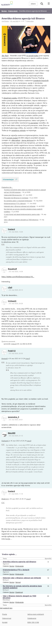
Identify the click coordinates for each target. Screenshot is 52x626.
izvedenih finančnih (41, 80)
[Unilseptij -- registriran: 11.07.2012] (4, 302)
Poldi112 (12, 351)
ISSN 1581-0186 (33, 622)
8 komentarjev (8, 179)
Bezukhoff (12, 269)
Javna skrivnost (27, 140)
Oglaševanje (31, 618)
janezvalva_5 (13, 417)
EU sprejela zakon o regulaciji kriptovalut (18, 201)
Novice (11, 566)
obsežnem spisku (10, 98)
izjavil (27, 358)
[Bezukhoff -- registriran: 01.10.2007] (4, 270)
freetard (11, 229)
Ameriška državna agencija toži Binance (23, 18)
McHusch (6, 580)
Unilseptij (12, 301)
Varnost (18, 582)
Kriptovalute (30, 21)
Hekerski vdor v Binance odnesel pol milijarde (19, 206)
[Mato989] (4, 434)
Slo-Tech (5, 55)
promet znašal (12, 137)
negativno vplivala (18, 130)
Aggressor (6, 564)
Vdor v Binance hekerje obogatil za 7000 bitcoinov (21, 220)
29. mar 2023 (14, 21)
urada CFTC (16, 78)
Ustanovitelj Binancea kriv (13, 195)
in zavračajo (33, 122)
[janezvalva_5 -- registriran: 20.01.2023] (4, 418)
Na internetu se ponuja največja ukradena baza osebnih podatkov (22, 587)
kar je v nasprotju (34, 162)
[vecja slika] (26, 39)
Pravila (4, 614)
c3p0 (10, 287)
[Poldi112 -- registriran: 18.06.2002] (4, 352)
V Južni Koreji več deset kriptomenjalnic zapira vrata (22, 214)
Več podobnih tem (6, 608)
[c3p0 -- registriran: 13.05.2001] (4, 288)
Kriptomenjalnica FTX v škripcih (15, 203)
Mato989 (11, 433)
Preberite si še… (7, 187)
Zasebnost (19, 592)
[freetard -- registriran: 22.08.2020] (4, 230)
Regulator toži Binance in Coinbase (16, 198)
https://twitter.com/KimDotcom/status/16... (18, 276)
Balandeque (6, 600)
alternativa (15, 140)
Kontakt (4, 622)
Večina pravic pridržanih (35, 614)
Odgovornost (6, 618)
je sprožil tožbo (32, 55)
